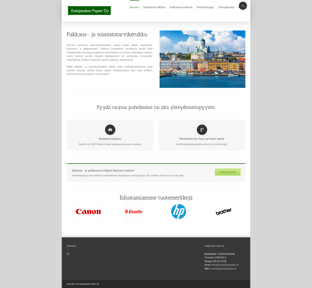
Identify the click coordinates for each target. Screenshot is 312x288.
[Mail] (68, 253)
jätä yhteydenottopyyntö (188, 107)
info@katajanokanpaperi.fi (225, 264)
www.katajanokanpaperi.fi (223, 268)
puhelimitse (140, 107)
